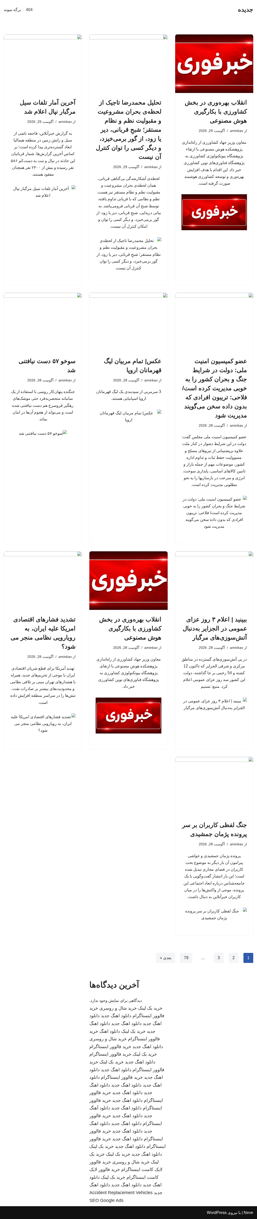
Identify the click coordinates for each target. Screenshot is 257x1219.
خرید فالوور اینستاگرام (110, 1046)
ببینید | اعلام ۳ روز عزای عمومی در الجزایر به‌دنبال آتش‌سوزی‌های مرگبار (215, 628)
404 (29, 10)
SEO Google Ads (106, 1200)
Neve (248, 1212)
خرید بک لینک (150, 1008)
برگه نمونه (12, 10)
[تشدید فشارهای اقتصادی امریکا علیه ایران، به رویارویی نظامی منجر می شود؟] (43, 580)
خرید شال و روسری (118, 1008)
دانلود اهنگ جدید (116, 1015)
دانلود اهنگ (109, 1031)
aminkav (236, 131)
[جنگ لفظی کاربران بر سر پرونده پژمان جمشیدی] (214, 786)
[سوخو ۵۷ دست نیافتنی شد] (43, 322)
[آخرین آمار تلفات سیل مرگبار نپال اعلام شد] (43, 63)
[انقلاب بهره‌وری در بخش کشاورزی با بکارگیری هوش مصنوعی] (214, 63)
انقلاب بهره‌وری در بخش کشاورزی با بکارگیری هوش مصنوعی (216, 111)
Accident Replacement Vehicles (121, 1192)
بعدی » (165, 958)
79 (186, 958)
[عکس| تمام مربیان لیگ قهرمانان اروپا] (128, 322)
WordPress (217, 1212)
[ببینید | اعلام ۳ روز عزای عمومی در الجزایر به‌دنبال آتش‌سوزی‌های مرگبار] (214, 580)
